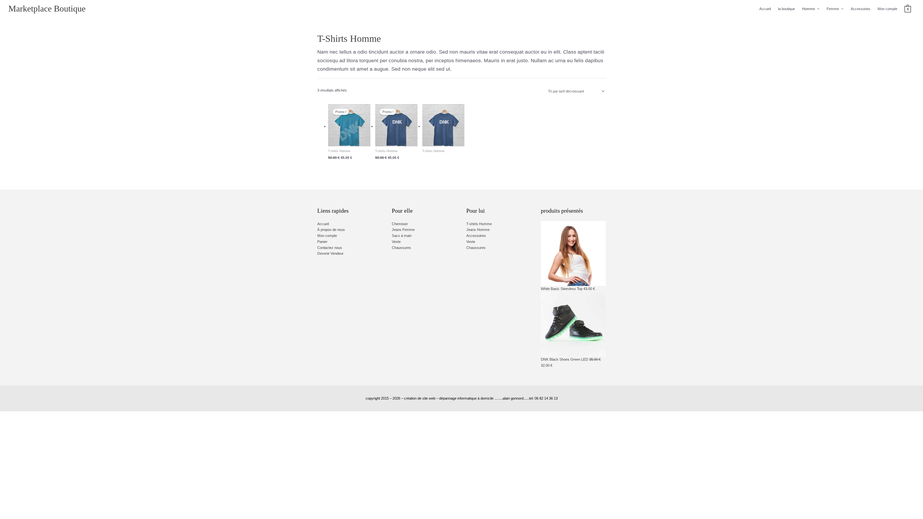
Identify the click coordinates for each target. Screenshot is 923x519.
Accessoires (476, 236)
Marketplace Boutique (47, 8)
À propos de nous (331, 230)
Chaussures (401, 248)
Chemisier (400, 224)
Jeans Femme (403, 230)
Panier (322, 242)
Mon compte (887, 9)
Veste (396, 242)
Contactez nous (329, 248)
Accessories (860, 9)
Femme (833, 9)
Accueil (765, 9)
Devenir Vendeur (330, 253)
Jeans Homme (478, 230)
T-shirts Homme (479, 224)
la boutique (786, 9)
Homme (808, 9)
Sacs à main (402, 236)
